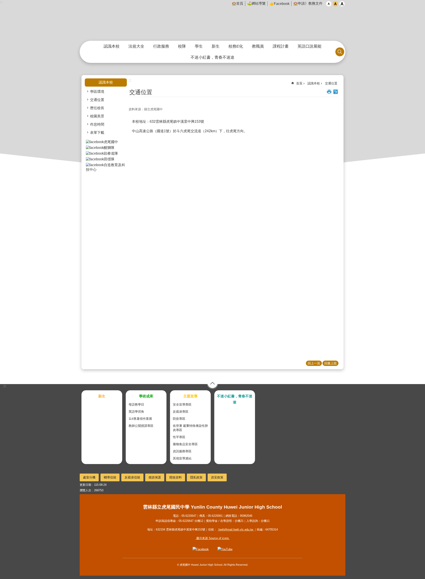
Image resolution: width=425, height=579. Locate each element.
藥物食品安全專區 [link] (185, 444)
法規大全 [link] (136, 46)
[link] (106, 142)
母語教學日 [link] (136, 404)
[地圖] (233, 182)
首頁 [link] (299, 83)
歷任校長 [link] (97, 108)
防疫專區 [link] (179, 418)
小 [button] (328, 3)
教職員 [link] (258, 46)
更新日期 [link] (85, 484)
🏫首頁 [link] (237, 3)
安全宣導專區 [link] (182, 404)
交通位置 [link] (97, 100)
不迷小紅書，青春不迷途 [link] (212, 57)
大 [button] (342, 3)
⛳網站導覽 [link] (256, 3)
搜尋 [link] (339, 51)
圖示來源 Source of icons (212, 538)
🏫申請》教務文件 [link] (308, 3)
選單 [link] (212, 383)
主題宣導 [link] (190, 396)
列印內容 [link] (329, 92)
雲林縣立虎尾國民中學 (212, 20)
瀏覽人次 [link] (85, 490)
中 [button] (335, 3)
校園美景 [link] (97, 116)
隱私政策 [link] (196, 477)
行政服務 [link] (161, 46)
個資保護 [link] (155, 477)
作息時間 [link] (97, 124)
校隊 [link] (182, 46)
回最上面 (330, 363)
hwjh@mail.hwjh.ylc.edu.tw (236, 529)
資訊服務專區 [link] (182, 451)
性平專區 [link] (179, 437)
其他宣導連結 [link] (182, 458)
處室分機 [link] (89, 477)
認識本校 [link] (112, 46)
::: (1, 2)
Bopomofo (335, 92)
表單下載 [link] (97, 132)
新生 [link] (216, 46)
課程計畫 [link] (281, 46)
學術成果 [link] (146, 396)
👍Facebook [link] (279, 4)
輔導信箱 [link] (110, 477)
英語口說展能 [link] (309, 46)
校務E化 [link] (235, 46)
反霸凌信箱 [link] (132, 477)
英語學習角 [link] (136, 411)
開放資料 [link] (175, 477)
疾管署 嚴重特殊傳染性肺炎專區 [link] (190, 428)
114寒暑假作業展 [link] (140, 418)
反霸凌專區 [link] (180, 411)
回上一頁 (314, 363)
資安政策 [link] (217, 477)
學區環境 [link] (97, 91)
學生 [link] (199, 46)
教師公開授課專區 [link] (141, 425)
